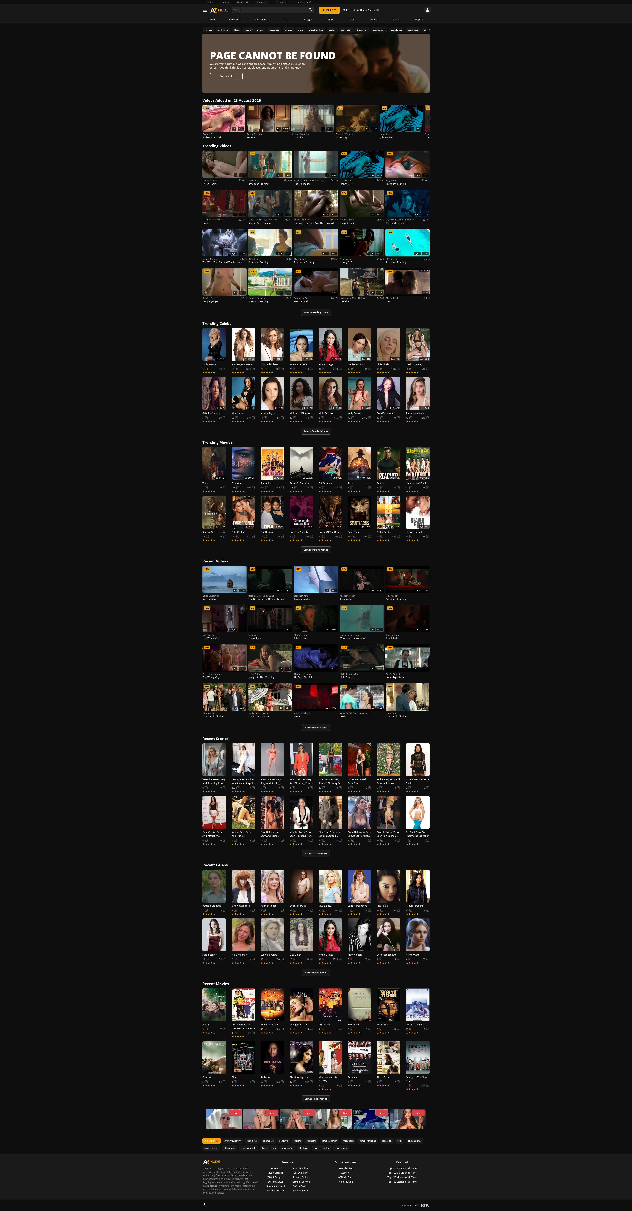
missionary (274, 29)
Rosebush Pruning (258, 183)
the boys (303, 1148)
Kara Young (345, 298)
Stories (396, 19)
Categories (261, 19)
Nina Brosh (385, 134)
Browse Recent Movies (316, 1098)
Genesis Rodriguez (275, 219)
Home (211, 19)
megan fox (348, 1140)
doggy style (346, 29)
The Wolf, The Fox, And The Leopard (314, 223)
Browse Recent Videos (316, 727)
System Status (275, 1181)
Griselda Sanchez (320, 180)
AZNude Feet (345, 1177)
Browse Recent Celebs (316, 972)
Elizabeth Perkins (302, 674)
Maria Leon (253, 713)
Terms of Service (300, 1181)
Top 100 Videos (402, 1168)
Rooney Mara (255, 595)
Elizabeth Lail (392, 298)
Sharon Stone (300, 634)
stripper (288, 29)
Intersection (209, 598)
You (388, 301)
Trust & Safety (283, 2)
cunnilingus (396, 29)
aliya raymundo (248, 1148)
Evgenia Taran (209, 134)
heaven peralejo (321, 1148)
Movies (352, 19)
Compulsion (346, 598)
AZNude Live (242, 2)
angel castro (287, 1148)
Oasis (297, 716)
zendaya (283, 1140)
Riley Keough (392, 180)
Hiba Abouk (208, 713)
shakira (297, 1140)
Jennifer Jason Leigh (349, 634)
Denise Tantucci (210, 180)
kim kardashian (329, 1140)
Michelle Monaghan (349, 674)
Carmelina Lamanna (212, 674)
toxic (399, 1140)
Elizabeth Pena (301, 595)
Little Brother (347, 677)
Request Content (275, 1186)
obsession (387, 1140)
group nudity (379, 29)
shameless (268, 1140)
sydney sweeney (232, 1140)
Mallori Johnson (359, 298)
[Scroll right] (428, 118)
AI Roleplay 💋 (305, 2)
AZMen (226, 2)
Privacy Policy (300, 1177)
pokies (260, 29)
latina (300, 29)
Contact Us (226, 76)
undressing (223, 29)
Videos (374, 19)
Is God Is (344, 301)
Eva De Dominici (393, 674)
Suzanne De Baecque (213, 219)
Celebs (330, 19)
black (236, 29)
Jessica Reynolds (302, 219)
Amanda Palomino (303, 713)
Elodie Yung (268, 595)
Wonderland (301, 301)
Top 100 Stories (402, 1181)
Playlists (419, 19)
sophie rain (252, 1140)
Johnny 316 (386, 137)
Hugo (205, 223)
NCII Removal (300, 1190)
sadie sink (311, 1140)
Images (308, 19)
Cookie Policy (300, 1168)
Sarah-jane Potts (302, 298)
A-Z (285, 19)
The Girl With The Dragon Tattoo (266, 598)
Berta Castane (366, 713)
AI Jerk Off (329, 10)
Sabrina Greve (347, 219)
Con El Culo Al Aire (213, 716)
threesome (362, 29)
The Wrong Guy (211, 638)
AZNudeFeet (261, 2)
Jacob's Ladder (302, 598)
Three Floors (209, 183)
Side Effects (392, 638)
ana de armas (414, 1140)
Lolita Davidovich (211, 595)
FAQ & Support (275, 1177)
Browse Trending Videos (316, 312)
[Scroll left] (204, 118)
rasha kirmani (211, 1148)
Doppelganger (348, 223)
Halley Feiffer (254, 674)
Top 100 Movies (402, 1177)
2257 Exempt (275, 1172)
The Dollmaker (302, 183)
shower (248, 29)
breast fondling (316, 29)
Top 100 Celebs (402, 1172)
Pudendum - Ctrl (212, 137)
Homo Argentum (395, 677)
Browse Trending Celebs (316, 431)
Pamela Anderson (257, 298)
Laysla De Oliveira (256, 219)
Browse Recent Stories (316, 853)
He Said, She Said (303, 677)
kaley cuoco (341, 1148)
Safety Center (300, 1186)
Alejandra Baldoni (302, 180)
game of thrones (367, 1140)
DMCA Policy (300, 1172)
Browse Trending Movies (316, 549)
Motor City (297, 137)
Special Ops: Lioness (259, 223)
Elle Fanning (254, 180)
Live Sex (233, 19)
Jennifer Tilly (208, 634)
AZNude (210, 2)
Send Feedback (275, 1190)
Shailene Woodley (300, 134)
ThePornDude (345, 1181)
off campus (229, 1148)
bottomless (413, 29)
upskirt (332, 29)
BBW (426, 29)
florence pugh (269, 1148)
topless (208, 29)
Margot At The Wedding (353, 638)
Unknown (253, 634)
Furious (251, 137)
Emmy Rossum (254, 134)
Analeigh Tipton (347, 595)
